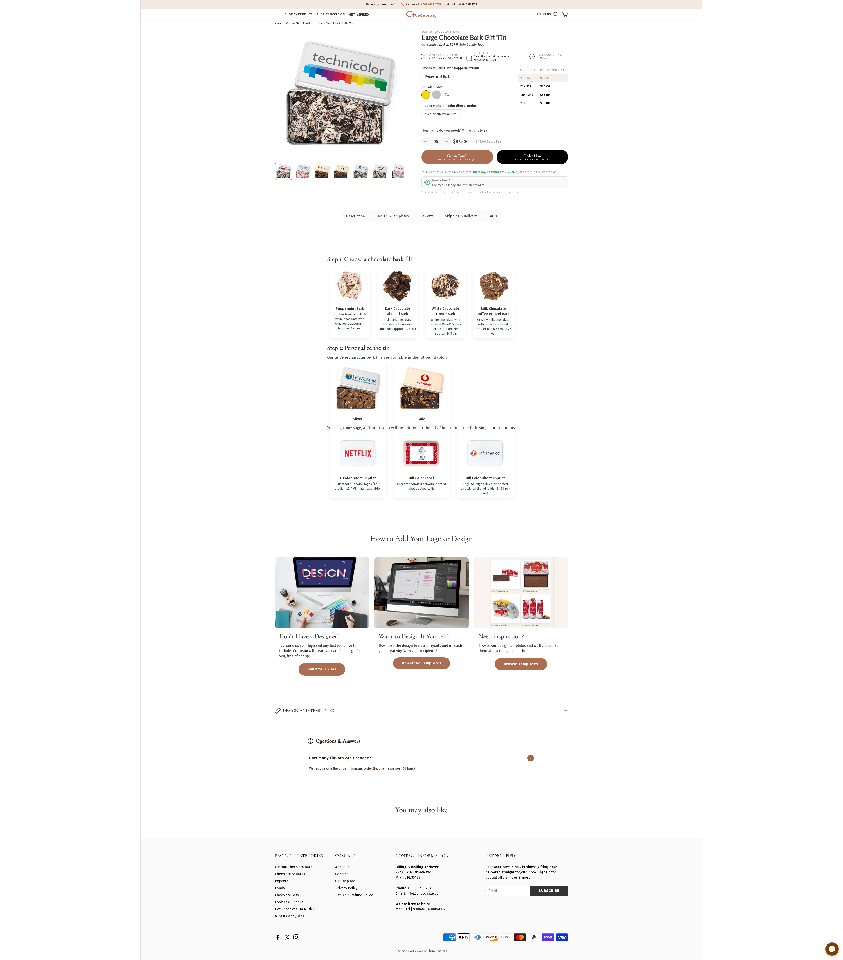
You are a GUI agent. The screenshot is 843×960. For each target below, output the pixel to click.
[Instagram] (296, 937)
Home (278, 23)
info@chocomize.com (424, 893)
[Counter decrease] (426, 141)
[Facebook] (278, 937)
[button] (278, 14)
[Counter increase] (447, 141)
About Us (544, 14)
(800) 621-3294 (431, 4)
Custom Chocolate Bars (300, 23)
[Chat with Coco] (832, 949)
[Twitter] (287, 937)
